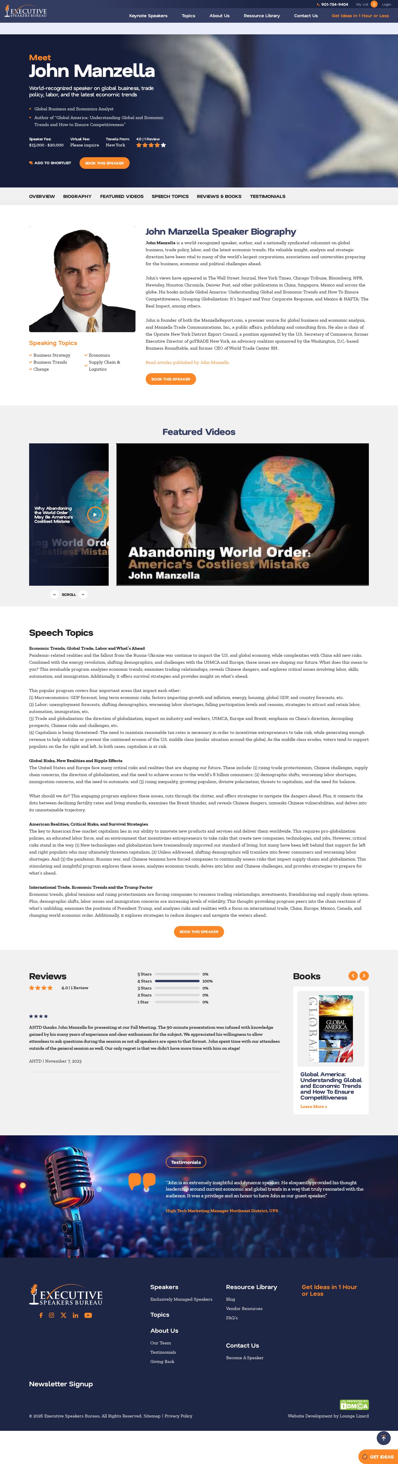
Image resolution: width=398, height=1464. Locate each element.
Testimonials (268, 196)
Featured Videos (122, 196)
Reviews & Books (219, 196)
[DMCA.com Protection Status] (354, 1404)
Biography (77, 196)
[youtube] (88, 1315)
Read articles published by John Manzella (187, 362)
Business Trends (50, 362)
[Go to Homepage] (25, 10)
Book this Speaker (104, 162)
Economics (99, 355)
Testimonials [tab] (186, 1162)
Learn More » (313, 1106)
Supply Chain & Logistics (104, 365)
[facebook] (41, 1315)
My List (365, 4)
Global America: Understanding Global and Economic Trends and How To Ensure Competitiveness (331, 1085)
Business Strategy (52, 355)
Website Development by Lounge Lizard (328, 1415)
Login (386, 4)
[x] (63, 1315)
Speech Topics (170, 196)
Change (41, 369)
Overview (42, 196)
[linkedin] (75, 1315)
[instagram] (51, 1315)
